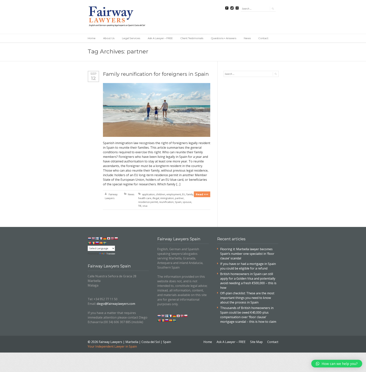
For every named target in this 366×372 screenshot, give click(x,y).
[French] (101, 238)
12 (93, 78)
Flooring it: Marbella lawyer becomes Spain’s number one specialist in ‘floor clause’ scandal (247, 253)
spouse (187, 202)
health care (144, 198)
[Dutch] (89, 238)
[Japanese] (108, 238)
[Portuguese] (89, 243)
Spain (178, 202)
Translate (110, 254)
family (189, 194)
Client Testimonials (191, 38)
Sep (93, 74)
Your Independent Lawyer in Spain (112, 346)
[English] (93, 238)
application (148, 194)
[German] (104, 238)
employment (173, 194)
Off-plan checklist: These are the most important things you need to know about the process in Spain (247, 297)
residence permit (148, 202)
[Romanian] (93, 243)
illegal (155, 198)
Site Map (256, 342)
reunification (166, 202)
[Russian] (97, 243)
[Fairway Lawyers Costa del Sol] (118, 17)
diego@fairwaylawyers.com (116, 304)
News (247, 38)
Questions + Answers (223, 38)
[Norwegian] (112, 238)
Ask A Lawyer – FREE (160, 38)
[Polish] (116, 238)
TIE (139, 205)
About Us (108, 38)
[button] (336, 363)
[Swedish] (104, 243)
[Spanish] (101, 243)
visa (145, 205)
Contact (263, 38)
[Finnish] (97, 238)
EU (183, 194)
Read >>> (202, 194)
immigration (167, 198)
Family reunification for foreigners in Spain (156, 74)
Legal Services (131, 38)
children (160, 194)
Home (92, 38)
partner (179, 198)
